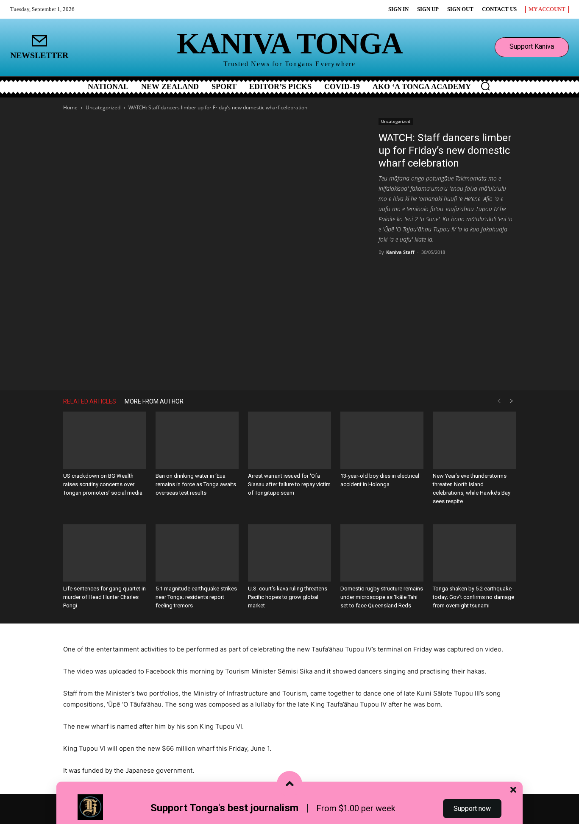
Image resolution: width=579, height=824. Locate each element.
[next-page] (511, 401)
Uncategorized (103, 107)
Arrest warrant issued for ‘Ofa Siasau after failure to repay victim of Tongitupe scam (289, 484)
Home (70, 107)
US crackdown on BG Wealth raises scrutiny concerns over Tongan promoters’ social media (102, 484)
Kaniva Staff (400, 252)
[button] (485, 86)
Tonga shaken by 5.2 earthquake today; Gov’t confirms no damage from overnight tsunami (473, 597)
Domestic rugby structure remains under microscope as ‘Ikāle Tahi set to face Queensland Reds (381, 597)
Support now (472, 809)
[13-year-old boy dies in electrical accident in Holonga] (381, 440)
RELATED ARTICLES (89, 401)
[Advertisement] (447, 324)
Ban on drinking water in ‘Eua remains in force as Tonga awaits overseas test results (196, 484)
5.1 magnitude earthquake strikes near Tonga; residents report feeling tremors (196, 597)
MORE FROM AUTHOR (154, 401)
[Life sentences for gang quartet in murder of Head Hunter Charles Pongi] (104, 553)
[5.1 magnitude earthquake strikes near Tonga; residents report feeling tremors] (197, 553)
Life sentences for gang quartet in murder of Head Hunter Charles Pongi (104, 597)
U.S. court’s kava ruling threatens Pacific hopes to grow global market (287, 597)
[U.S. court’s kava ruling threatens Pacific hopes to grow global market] (289, 553)
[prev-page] (499, 401)
